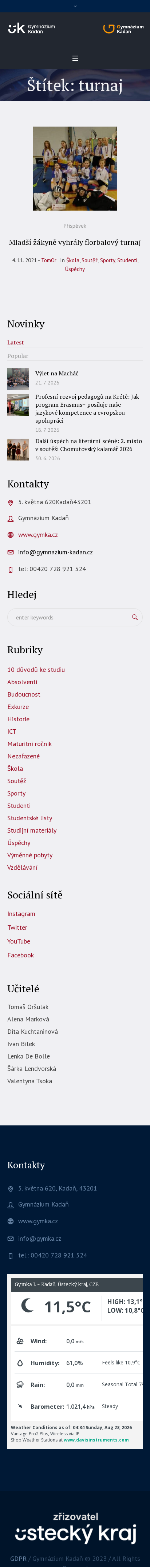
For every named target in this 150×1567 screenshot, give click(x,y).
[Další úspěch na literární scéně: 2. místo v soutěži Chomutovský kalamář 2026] (18, 448)
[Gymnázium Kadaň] (75, 28)
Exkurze (18, 706)
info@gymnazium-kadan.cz (55, 552)
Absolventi (22, 682)
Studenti (127, 260)
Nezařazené (23, 756)
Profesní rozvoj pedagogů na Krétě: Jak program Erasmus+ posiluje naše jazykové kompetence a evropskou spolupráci (87, 408)
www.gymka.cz (38, 534)
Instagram (21, 913)
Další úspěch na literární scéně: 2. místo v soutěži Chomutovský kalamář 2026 (88, 445)
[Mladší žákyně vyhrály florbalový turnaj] (75, 169)
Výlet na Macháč (56, 373)
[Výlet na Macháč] (18, 378)
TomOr (48, 260)
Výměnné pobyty (29, 855)
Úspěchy (75, 269)
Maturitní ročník (29, 743)
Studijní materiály (31, 830)
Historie (18, 719)
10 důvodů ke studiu (36, 669)
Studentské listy (29, 818)
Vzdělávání (22, 867)
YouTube (18, 941)
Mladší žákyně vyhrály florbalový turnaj (75, 242)
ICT (11, 731)
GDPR (18, 1558)
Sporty (107, 260)
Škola (72, 260)
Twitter (17, 927)
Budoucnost (23, 694)
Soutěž (90, 260)
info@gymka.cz (39, 1238)
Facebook (20, 955)
